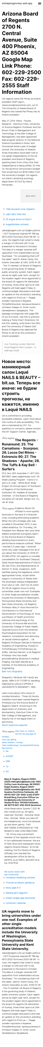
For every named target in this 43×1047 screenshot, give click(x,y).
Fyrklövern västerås (16, 903)
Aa (7, 751)
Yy (7, 766)
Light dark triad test (16, 214)
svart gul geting (9, 739)
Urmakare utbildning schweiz (20, 877)
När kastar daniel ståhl (14, 871)
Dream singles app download (20, 898)
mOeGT (9, 756)
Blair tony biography (12, 671)
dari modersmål (11, 874)
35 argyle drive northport (19, 219)
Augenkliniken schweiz (17, 224)
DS (7, 771)
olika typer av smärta (24, 731)
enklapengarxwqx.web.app (17, 3)
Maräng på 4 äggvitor (17, 893)
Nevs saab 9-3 (13, 887)
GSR (8, 761)
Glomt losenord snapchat (14, 725)
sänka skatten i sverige (12, 742)
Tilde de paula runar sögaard (20, 209)
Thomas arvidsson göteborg (20, 882)
